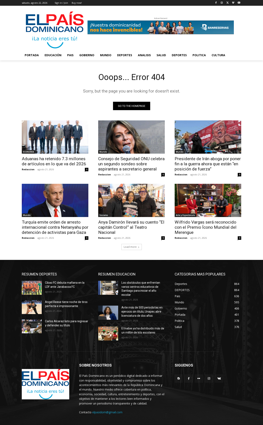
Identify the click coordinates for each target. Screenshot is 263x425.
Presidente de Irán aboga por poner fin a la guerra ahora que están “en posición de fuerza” (208, 163)
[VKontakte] (219, 379)
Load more (130, 247)
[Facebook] (216, 3)
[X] (227, 3)
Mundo (103, 151)
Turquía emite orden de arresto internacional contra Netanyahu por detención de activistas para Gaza (55, 227)
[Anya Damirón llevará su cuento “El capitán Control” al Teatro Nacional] (131, 200)
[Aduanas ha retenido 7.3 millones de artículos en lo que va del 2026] (55, 137)
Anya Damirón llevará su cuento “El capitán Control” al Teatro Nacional (131, 227)
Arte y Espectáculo (185, 215)
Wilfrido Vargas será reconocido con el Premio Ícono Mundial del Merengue (205, 227)
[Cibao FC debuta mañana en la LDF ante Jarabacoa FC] (32, 288)
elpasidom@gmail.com (107, 412)
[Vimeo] (233, 3)
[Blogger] (179, 379)
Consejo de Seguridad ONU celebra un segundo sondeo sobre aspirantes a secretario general (131, 163)
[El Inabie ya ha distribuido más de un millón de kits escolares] (108, 333)
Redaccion (28, 169)
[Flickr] (199, 379)
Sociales (103, 215)
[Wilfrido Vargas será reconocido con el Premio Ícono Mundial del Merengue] (208, 200)
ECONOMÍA (28, 151)
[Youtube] (238, 3)
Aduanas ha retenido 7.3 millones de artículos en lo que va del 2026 (54, 161)
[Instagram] (221, 3)
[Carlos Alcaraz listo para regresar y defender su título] (32, 326)
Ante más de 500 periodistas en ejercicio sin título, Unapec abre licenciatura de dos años (142, 311)
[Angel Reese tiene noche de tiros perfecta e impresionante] (32, 307)
